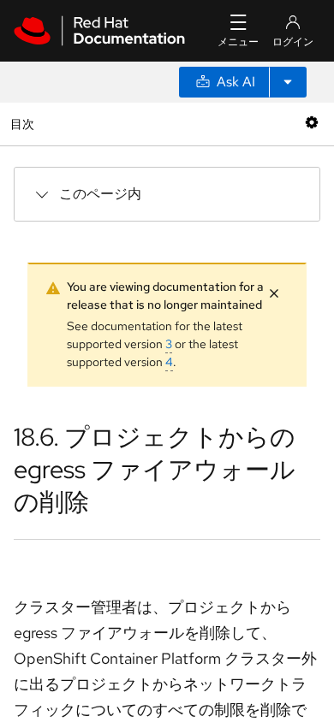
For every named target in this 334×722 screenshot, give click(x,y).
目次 (24, 123)
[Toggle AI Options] (288, 82)
